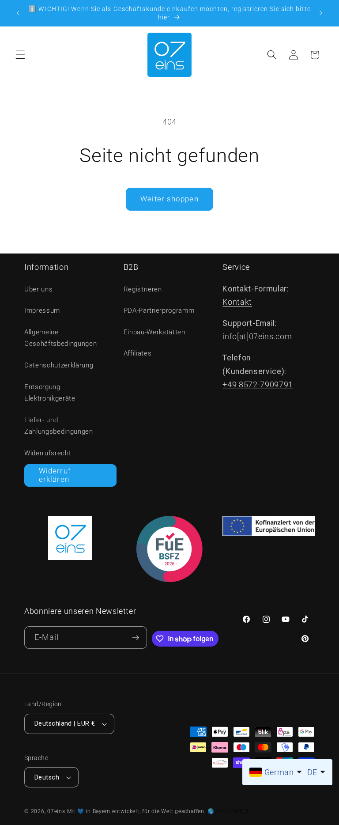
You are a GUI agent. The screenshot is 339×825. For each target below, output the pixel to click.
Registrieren (143, 289)
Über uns (38, 289)
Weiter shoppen (169, 199)
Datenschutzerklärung (58, 365)
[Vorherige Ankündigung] (18, 13)
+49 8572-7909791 (257, 384)
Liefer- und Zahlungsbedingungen (58, 426)
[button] (20, 54)
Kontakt (237, 302)
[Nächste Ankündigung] (321, 13)
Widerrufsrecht (47, 453)
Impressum (42, 310)
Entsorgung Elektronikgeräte (49, 393)
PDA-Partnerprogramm (159, 310)
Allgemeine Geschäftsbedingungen (60, 338)
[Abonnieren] (135, 637)
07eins (56, 811)
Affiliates (138, 353)
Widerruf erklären (55, 475)
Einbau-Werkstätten (154, 332)
